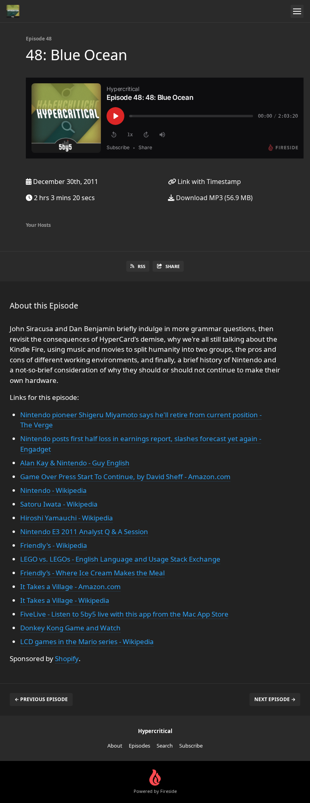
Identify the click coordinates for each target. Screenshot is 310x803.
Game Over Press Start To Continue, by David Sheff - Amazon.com (125, 476)
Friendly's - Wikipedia (53, 545)
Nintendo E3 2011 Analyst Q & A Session (84, 531)
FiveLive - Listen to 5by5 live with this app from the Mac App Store (124, 614)
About (114, 745)
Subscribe (191, 745)
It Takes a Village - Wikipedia (64, 600)
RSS (141, 266)
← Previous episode (41, 699)
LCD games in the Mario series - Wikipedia (87, 641)
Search (165, 745)
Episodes (139, 745)
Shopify (67, 658)
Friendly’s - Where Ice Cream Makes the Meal (92, 572)
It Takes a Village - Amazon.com (70, 586)
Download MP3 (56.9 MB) (213, 197)
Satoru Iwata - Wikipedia (59, 504)
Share (172, 266)
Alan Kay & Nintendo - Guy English (75, 462)
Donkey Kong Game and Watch (70, 627)
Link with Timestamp (208, 181)
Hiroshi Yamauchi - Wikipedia (66, 517)
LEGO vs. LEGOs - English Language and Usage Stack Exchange (120, 559)
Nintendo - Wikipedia (53, 490)
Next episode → (274, 699)
